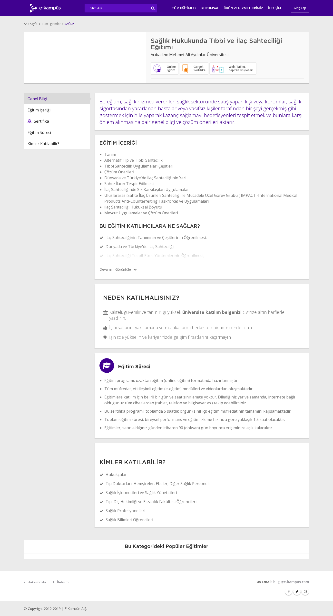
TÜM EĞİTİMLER (184, 8)
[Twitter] (297, 591)
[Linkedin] (305, 591)
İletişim (63, 582)
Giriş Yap (300, 8)
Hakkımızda (37, 582)
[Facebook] (288, 591)
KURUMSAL (210, 8)
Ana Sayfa (30, 24)
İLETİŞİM (274, 8)
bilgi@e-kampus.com (291, 581)
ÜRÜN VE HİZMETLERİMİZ (243, 8)
